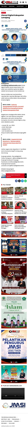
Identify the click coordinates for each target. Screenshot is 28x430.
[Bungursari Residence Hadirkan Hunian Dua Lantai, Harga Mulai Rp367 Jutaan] (7, 191)
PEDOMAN (4, 423)
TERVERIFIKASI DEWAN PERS (8, 417)
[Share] (10, 55)
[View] (21, 55)
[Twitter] (19, 181)
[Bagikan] (25, 21)
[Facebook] (16, 181)
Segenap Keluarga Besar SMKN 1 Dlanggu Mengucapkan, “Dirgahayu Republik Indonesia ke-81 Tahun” (7, 226)
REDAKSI (16, 421)
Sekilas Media (4, 20)
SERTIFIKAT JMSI (5, 419)
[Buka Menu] (23, 2)
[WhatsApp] (25, 181)
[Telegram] (22, 181)
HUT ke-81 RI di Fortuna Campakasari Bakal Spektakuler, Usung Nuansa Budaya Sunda (20, 197)
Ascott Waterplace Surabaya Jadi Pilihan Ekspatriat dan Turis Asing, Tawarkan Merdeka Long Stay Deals (7, 212)
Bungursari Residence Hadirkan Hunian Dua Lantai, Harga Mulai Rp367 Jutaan (7, 197)
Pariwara (4, 12)
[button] (20, 2)
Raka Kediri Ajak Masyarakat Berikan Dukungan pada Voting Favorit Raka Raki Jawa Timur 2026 (20, 226)
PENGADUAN (15, 419)
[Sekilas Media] (9, 2)
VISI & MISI (11, 423)
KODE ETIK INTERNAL (6, 421)
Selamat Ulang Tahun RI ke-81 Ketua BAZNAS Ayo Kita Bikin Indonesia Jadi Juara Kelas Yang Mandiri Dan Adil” (21, 212)
